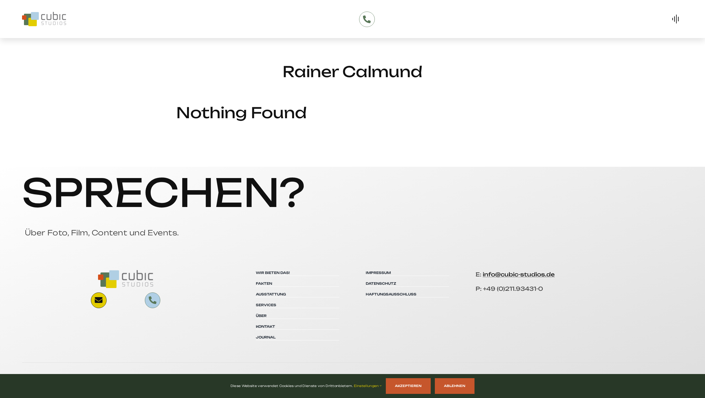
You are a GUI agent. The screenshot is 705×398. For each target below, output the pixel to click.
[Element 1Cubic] (44, 14)
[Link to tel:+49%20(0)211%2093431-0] (367, 19)
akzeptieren (408, 386)
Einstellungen (366, 386)
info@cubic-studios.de (519, 274)
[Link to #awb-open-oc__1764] (675, 19)
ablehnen (454, 386)
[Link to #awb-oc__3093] (98, 300)
